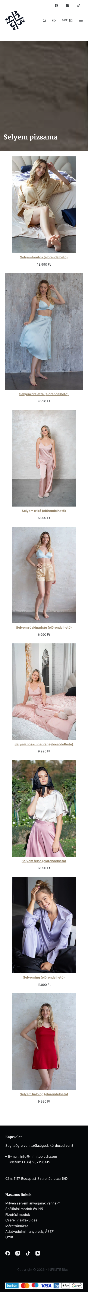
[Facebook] (56, 5)
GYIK (9, 1237)
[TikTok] (79, 5)
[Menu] (81, 20)
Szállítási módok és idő (24, 1209)
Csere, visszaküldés (21, 1220)
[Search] (44, 20)
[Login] (54, 20)
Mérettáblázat (16, 1226)
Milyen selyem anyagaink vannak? (32, 1203)
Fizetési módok (17, 1214)
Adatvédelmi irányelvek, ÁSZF (29, 1231)
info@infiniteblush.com (38, 1156)
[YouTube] (37, 1253)
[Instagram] (67, 5)
